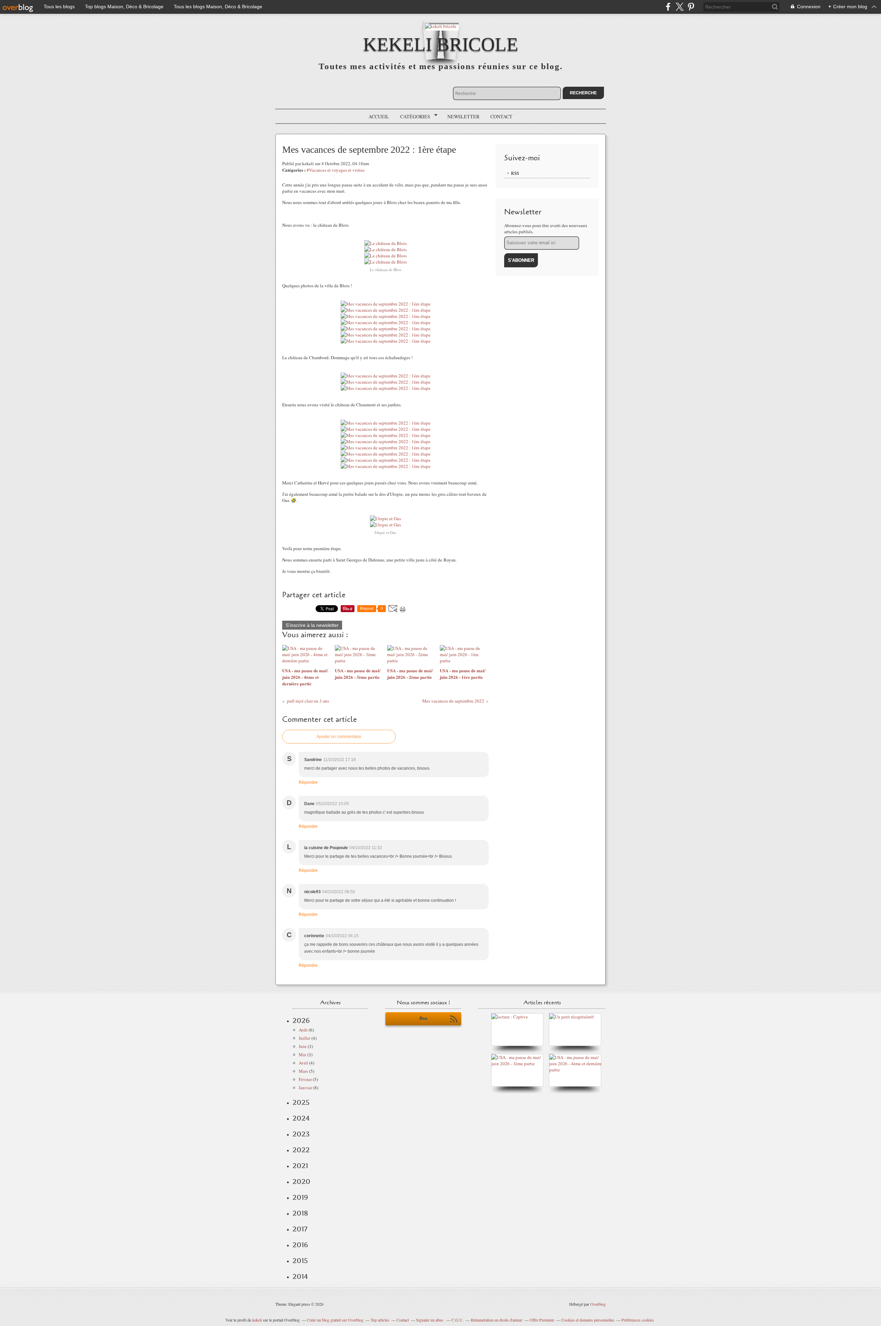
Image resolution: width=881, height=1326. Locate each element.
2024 (301, 1118)
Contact (501, 116)
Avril (303, 1063)
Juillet (304, 1038)
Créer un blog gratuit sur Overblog (335, 1320)
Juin (303, 1046)
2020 (301, 1181)
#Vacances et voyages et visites (335, 170)
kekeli (257, 1320)
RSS (515, 173)
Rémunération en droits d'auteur (496, 1320)
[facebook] (668, 7)
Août (303, 1030)
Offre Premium (542, 1320)
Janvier (305, 1087)
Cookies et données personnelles (587, 1320)
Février (305, 1079)
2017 (300, 1229)
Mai (302, 1054)
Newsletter (463, 116)
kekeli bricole (440, 44)
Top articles (380, 1320)
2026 (301, 1020)
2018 (300, 1213)
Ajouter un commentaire (339, 736)
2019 (300, 1197)
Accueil (379, 116)
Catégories (412, 116)
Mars (303, 1071)
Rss (423, 1018)
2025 (301, 1102)
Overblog (598, 1304)
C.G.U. (458, 1320)
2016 (300, 1245)
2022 (301, 1150)
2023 (301, 1134)
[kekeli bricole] (441, 26)
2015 (300, 1261)
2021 (300, 1166)
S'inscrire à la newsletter (312, 625)
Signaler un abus (430, 1320)
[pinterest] (691, 7)
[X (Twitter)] (679, 7)
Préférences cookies (638, 1320)
